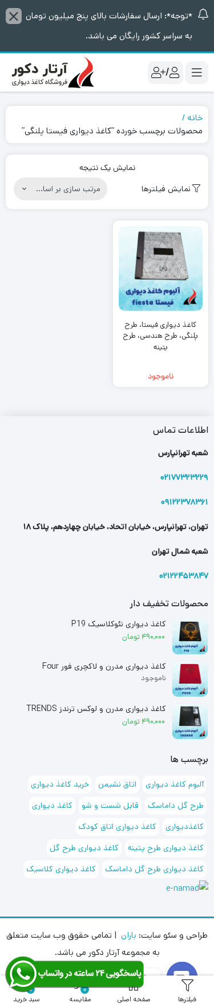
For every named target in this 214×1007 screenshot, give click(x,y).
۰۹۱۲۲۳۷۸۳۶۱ (184, 502)
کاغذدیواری (184, 826)
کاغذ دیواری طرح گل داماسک (154, 869)
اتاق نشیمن (117, 784)
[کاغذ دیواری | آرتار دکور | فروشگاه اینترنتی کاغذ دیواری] (51, 72)
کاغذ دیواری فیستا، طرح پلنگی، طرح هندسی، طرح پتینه (160, 336)
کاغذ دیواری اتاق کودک (117, 826)
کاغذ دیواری (52, 805)
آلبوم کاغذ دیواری (175, 784)
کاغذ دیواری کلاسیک (61, 869)
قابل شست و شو (110, 805)
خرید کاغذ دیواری (60, 784)
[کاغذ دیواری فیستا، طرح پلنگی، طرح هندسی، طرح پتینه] (161, 268)
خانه (195, 118)
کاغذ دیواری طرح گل (84, 848)
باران (128, 935)
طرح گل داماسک (176, 805)
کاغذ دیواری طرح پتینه (166, 848)
